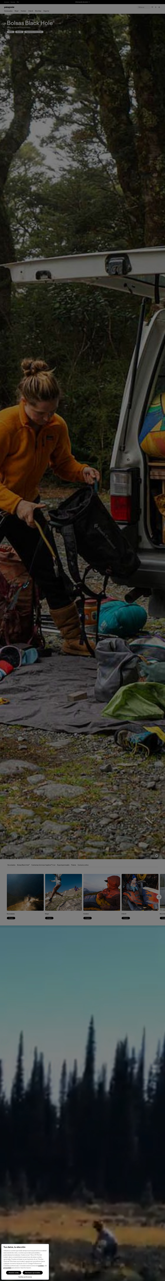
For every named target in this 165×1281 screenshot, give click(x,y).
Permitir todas (14, 1273)
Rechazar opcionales (32, 1273)
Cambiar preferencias (25, 1277)
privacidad (7, 1268)
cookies (41, 1266)
